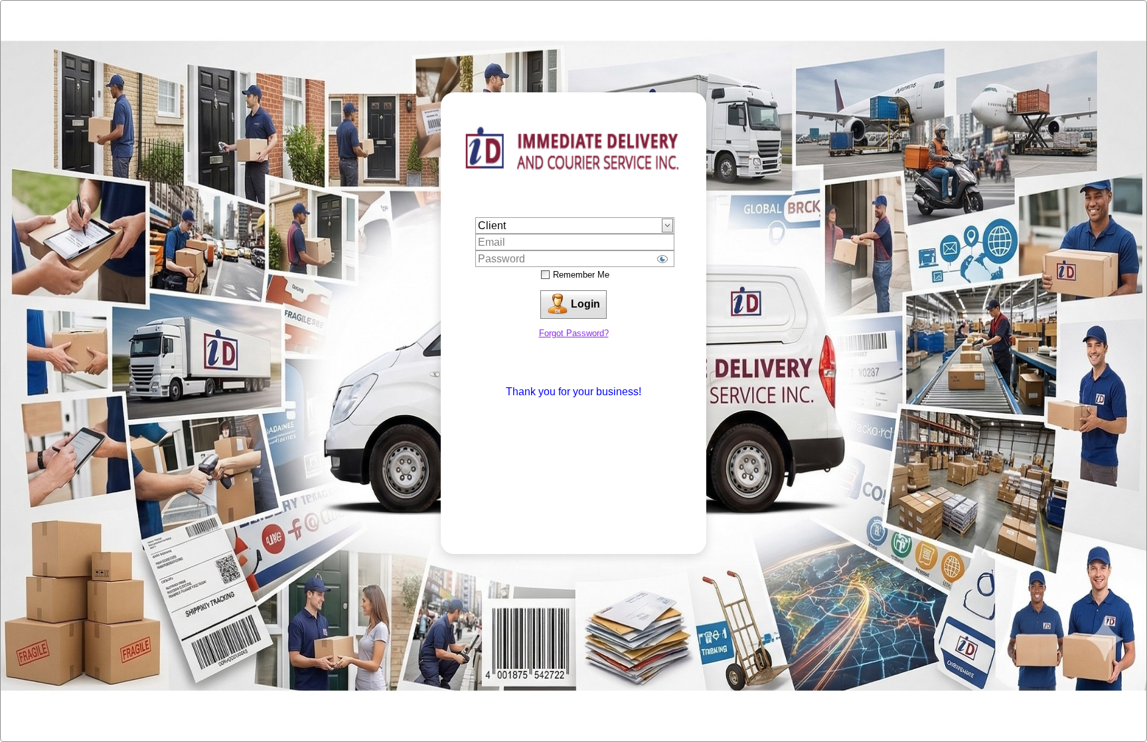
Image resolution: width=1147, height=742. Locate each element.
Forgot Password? (574, 333)
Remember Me (581, 275)
